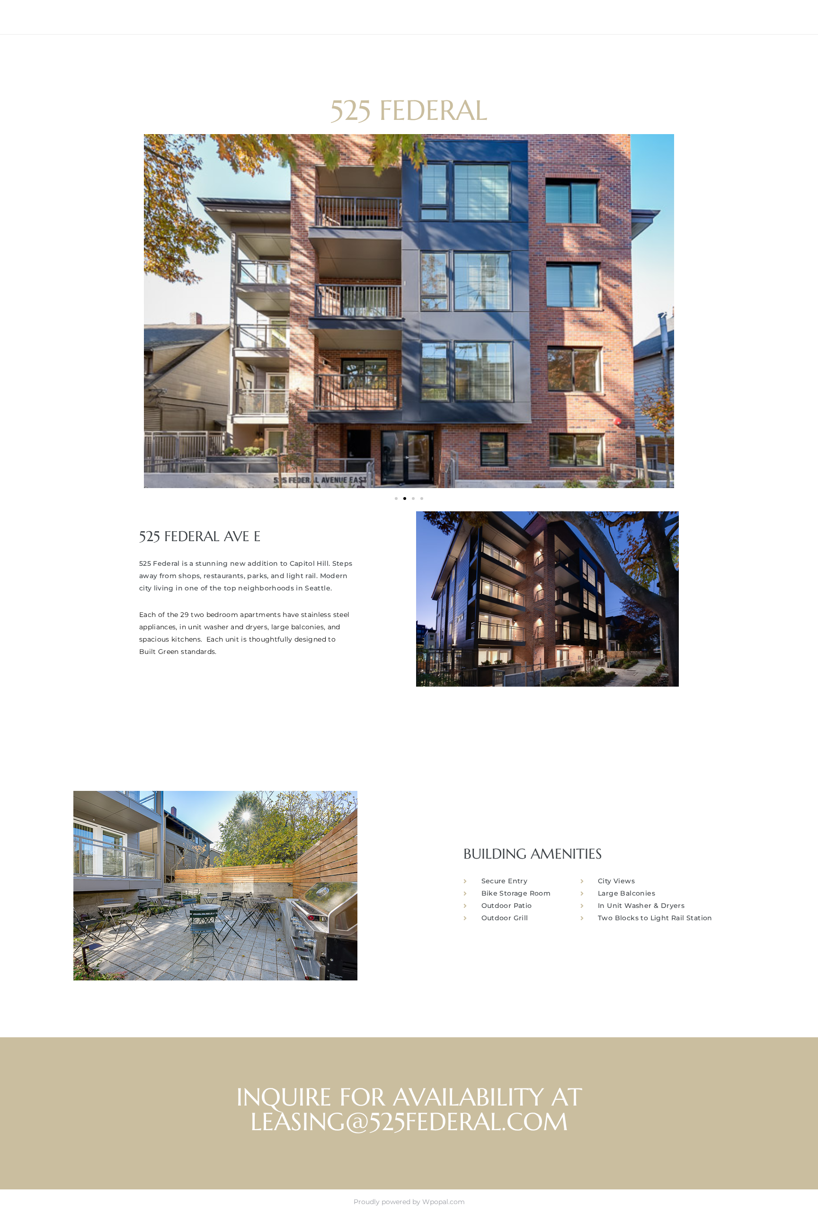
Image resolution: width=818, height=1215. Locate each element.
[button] (154, 313)
